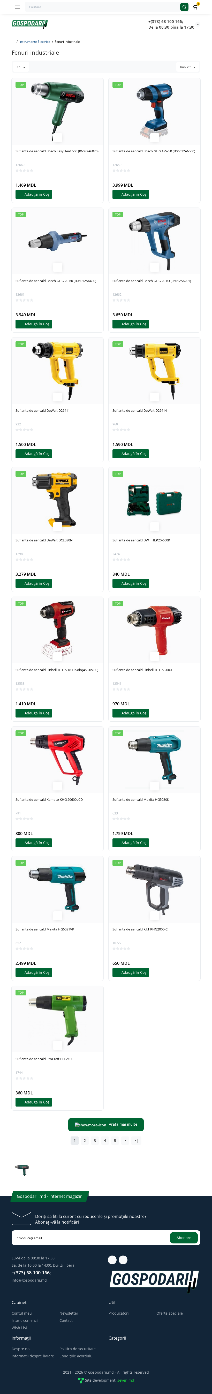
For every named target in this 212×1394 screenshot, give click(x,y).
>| (136, 1140)
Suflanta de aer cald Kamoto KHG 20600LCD (49, 799)
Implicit (185, 67)
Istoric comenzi (25, 1320)
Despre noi (21, 1348)
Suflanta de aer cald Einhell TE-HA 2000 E (143, 669)
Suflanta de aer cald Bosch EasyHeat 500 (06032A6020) (57, 151)
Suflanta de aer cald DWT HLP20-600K (141, 540)
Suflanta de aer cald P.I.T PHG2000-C (140, 929)
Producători (119, 1313)
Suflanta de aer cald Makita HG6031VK (45, 929)
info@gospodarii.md (29, 1280)
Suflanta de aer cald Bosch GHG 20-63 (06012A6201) (151, 280)
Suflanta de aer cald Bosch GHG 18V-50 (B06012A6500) (153, 151)
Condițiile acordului (76, 1356)
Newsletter (68, 1313)
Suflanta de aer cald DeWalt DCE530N (44, 540)
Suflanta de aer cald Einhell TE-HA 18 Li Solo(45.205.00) (57, 669)
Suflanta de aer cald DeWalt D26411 (43, 410)
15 (19, 67)
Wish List (19, 1327)
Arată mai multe (123, 1124)
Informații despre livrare (33, 1356)
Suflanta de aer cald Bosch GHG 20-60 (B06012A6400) (56, 280)
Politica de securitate (77, 1348)
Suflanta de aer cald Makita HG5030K (140, 799)
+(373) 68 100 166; (165, 21)
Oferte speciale (169, 1313)
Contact (66, 1320)
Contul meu (22, 1313)
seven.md (125, 1380)
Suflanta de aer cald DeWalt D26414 (139, 410)
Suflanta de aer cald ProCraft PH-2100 (44, 1059)
